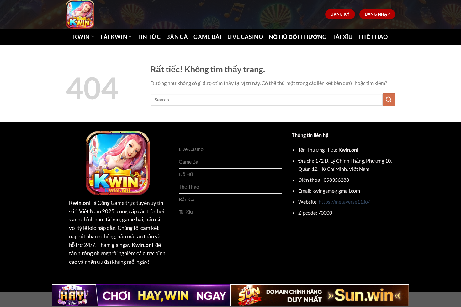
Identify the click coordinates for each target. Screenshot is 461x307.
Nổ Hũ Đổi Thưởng (298, 37)
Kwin (81, 37)
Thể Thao (373, 37)
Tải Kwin (113, 37)
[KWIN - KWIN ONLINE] (92, 14)
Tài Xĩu (342, 37)
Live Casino (245, 37)
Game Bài (207, 37)
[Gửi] (389, 99)
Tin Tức (149, 37)
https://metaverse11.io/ (344, 202)
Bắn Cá (177, 37)
